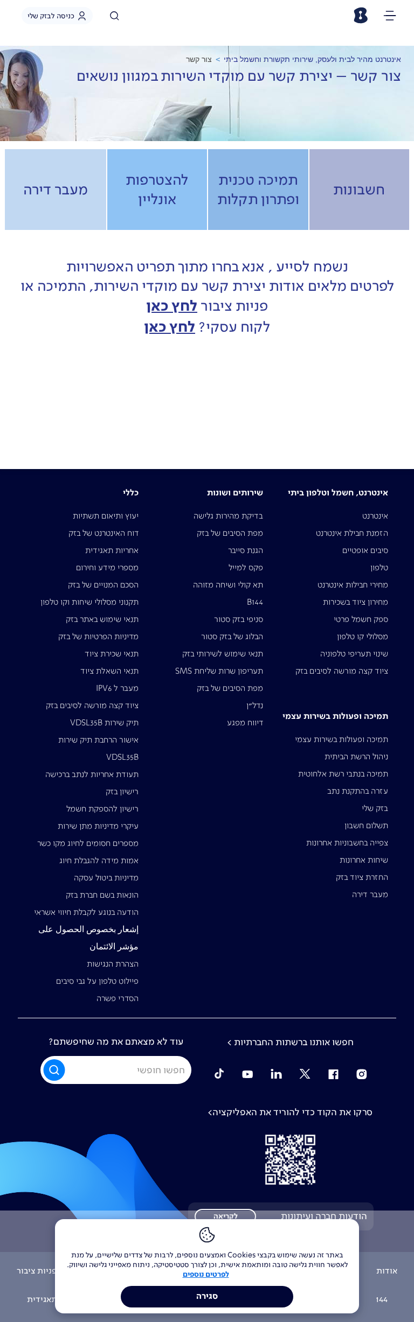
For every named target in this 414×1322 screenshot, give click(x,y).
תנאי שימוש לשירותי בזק (222, 653)
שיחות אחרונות (364, 860)
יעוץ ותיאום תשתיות (106, 515)
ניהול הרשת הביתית (356, 756)
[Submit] (55, 1069)
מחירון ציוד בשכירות (355, 602)
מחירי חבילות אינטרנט (353, 584)
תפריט (389, 17)
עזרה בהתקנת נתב (357, 791)
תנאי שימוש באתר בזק (102, 619)
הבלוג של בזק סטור (232, 636)
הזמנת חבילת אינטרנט (352, 533)
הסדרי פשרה (117, 998)
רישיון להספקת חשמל (102, 808)
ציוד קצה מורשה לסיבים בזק (341, 671)
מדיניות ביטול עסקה (106, 877)
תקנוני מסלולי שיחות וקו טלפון (89, 602)
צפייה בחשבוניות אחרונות (347, 842)
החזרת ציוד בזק (362, 877)
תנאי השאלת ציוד (109, 671)
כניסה (50, 15)
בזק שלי (375, 808)
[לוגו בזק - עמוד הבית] (360, 15)
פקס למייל (246, 567)
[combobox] (115, 1070)
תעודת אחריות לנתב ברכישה (92, 774)
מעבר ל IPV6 (117, 688)
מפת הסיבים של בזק (230, 533)
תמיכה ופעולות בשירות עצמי (341, 739)
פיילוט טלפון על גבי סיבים (97, 981)
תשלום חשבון (366, 825)
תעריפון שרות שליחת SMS (219, 671)
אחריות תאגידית (112, 550)
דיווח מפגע (245, 722)
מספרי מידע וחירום (107, 567)
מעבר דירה (370, 894)
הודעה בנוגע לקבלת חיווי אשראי (86, 912)
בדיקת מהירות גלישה (228, 515)
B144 (255, 602)
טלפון (379, 567)
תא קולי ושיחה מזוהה (228, 584)
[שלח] (55, 1070)
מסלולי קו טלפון (362, 636)
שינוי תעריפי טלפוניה (354, 653)
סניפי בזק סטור (238, 619)
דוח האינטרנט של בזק (103, 533)
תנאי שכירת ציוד (112, 653)
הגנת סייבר (245, 550)
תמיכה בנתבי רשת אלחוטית (343, 773)
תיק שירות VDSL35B (104, 722)
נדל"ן (254, 705)
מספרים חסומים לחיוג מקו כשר (88, 843)
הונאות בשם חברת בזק (102, 895)
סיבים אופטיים (365, 550)
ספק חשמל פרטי (361, 619)
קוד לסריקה (290, 1160)
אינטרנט (375, 515)
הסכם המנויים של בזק (103, 584)
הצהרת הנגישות (113, 964)
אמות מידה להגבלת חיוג (99, 860)
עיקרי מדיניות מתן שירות (98, 826)
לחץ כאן (171, 306)
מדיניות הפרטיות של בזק (98, 636)
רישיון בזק (122, 791)
